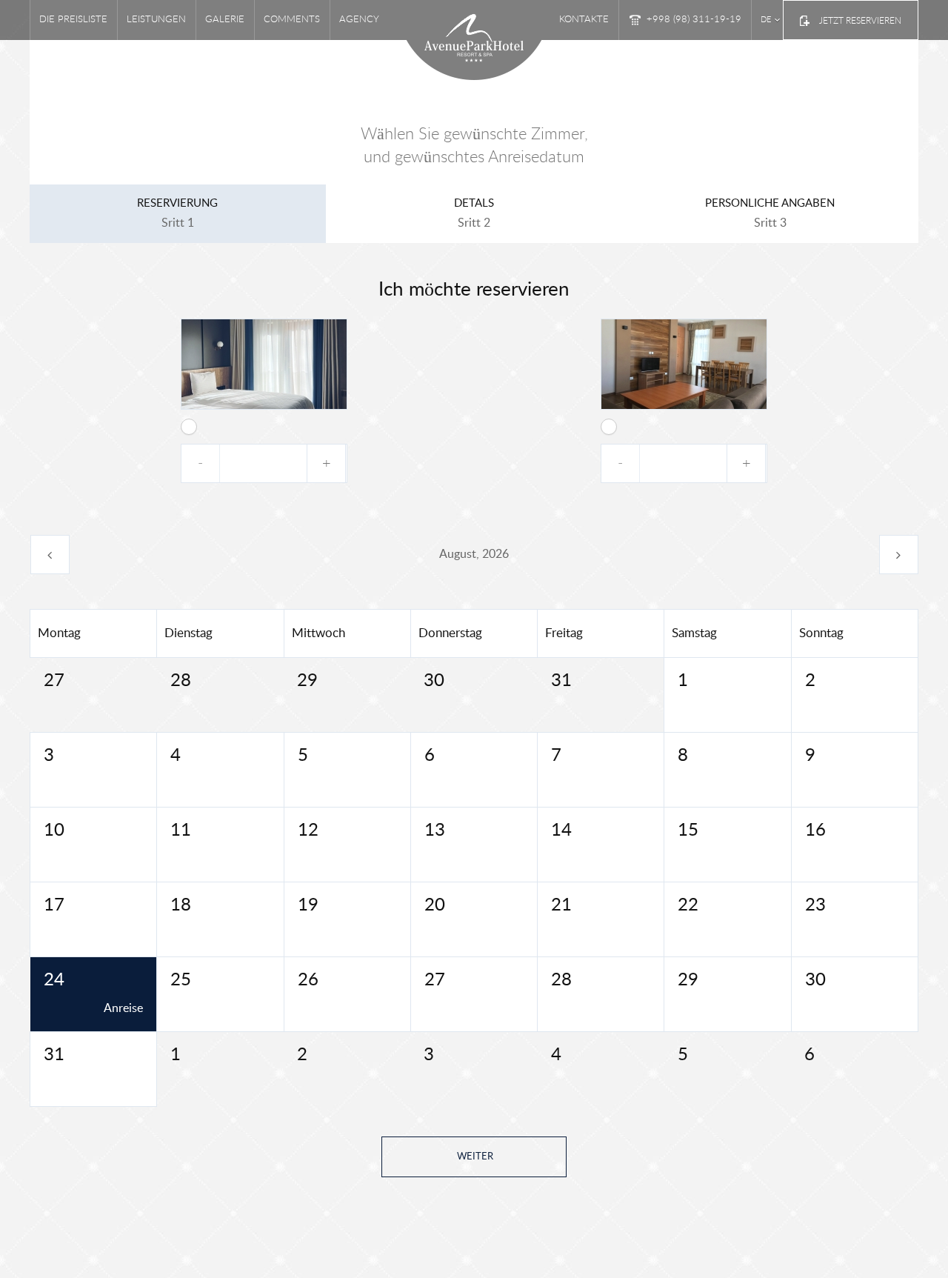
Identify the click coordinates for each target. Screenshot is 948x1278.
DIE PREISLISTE (73, 19)
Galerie (224, 19)
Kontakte (584, 19)
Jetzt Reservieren (860, 20)
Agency (359, 19)
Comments (292, 19)
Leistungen (156, 19)
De (766, 20)
